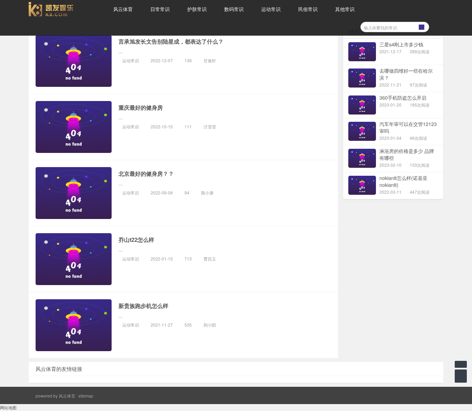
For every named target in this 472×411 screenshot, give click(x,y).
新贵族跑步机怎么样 (143, 306)
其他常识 (345, 9)
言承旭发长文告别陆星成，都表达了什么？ (171, 41)
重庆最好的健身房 (141, 107)
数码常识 (234, 9)
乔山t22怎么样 (136, 240)
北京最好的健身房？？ (146, 173)
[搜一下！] (421, 26)
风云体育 (123, 9)
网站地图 (8, 407)
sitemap (85, 396)
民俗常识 (308, 9)
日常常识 (160, 9)
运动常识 (271, 9)
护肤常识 (197, 9)
